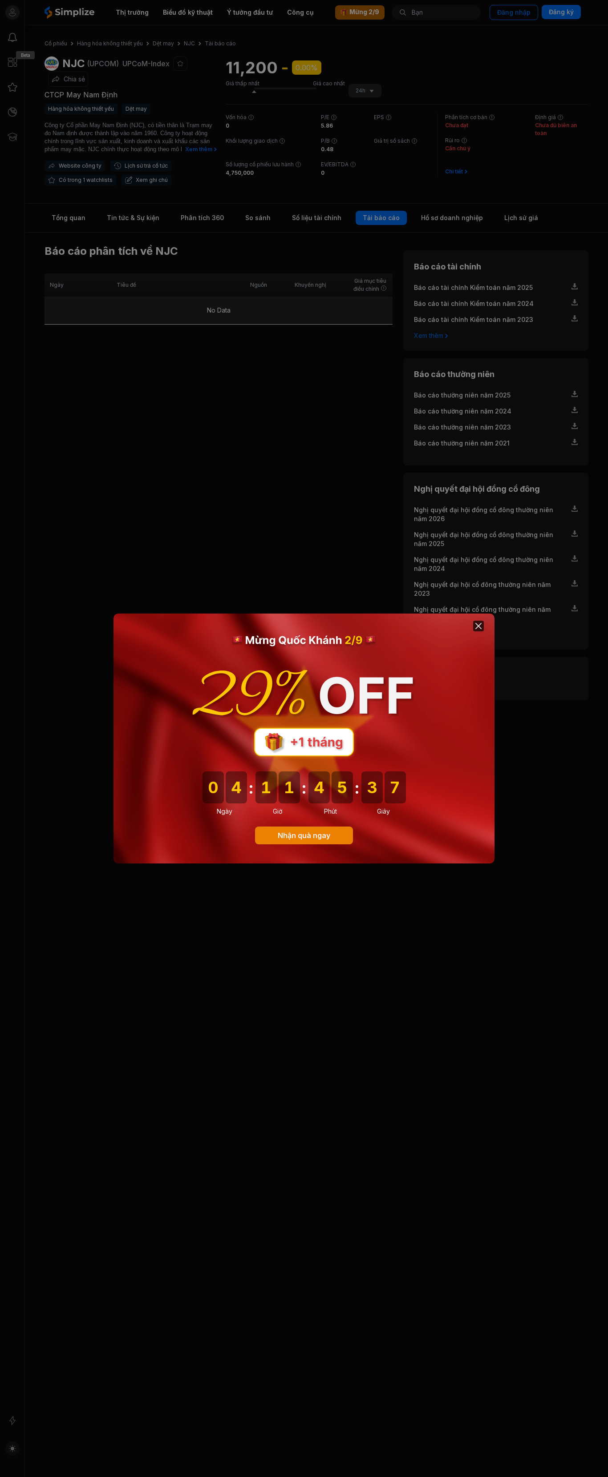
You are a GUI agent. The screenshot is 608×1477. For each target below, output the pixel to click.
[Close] (478, 626)
